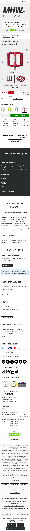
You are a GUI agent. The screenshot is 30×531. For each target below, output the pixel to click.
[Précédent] (3, 62)
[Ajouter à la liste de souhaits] (27, 50)
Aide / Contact (6, 306)
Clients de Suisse (7, 289)
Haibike (11, 24)
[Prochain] (27, 62)
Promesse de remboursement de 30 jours (14, 286)
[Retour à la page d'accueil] (15, 10)
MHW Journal (6, 337)
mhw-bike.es (24, 484)
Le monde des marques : (12, 22)
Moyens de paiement (8, 295)
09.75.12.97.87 (6, 406)
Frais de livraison (18, 99)
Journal (24, 1)
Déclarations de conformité (10, 309)
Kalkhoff (23, 24)
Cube (23, 22)
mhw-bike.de (5, 484)
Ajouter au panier (19, 116)
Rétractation (23, 498)
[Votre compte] (23, 16)
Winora (9, 26)
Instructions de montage (9, 315)
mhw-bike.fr (6, 487)
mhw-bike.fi (14, 489)
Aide (7, 1)
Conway (20, 26)
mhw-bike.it (14, 487)
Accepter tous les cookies (15, 529)
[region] (15, 67)
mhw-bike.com (14, 484)
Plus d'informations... (15, 522)
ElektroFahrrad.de (14, 492)
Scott (5, 24)
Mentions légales (7, 508)
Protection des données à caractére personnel (14, 502)
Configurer (11, 525)
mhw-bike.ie (23, 487)
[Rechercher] (15, 16)
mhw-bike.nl (6, 489)
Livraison (4, 292)
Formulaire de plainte (8, 312)
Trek (17, 24)
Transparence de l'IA (21, 508)
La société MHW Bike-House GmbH (12, 334)
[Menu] (3, 16)
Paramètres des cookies (9, 498)
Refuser (20, 525)
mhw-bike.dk (23, 489)
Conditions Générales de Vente (14, 506)
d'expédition (25, 445)
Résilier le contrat (7, 317)
